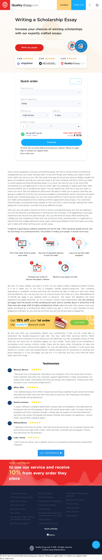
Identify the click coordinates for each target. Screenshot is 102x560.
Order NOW (79, 322)
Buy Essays (15, 513)
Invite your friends (19, 463)
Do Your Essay (72, 504)
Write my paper (29, 48)
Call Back (64, 5)
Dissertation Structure (75, 500)
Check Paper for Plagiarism (50, 501)
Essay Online (71, 516)
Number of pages (27, 122)
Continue (51, 142)
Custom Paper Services (48, 523)
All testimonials (50, 453)
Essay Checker (72, 512)
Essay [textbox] (24, 104)
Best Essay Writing (18, 501)
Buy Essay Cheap (18, 509)
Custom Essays (44, 519)
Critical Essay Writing (47, 505)
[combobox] (51, 104)
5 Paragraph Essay (18, 493)
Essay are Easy (72, 508)
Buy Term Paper (45, 493)
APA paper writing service (21, 497)
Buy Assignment (17, 505)
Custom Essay (44, 509)
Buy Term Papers (45, 497)
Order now (79, 5)
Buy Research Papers (19, 523)
